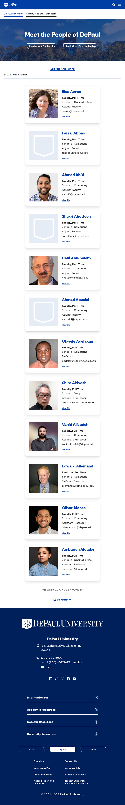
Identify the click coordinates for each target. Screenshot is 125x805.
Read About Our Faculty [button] (42, 46)
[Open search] (113, 4)
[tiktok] (56, 678)
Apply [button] (62, 749)
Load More (60, 600)
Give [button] (93, 749)
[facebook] (68, 678)
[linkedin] (50, 678)
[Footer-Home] (62, 624)
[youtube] (74, 678)
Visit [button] (31, 749)
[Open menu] (119, 5)
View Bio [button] (66, 116)
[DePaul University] (29, 5)
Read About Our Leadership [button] (81, 46)
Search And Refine (62, 69)
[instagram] (62, 678)
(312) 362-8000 (51, 658)
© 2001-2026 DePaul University (62, 794)
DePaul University (13, 13)
